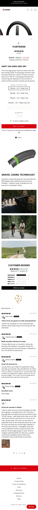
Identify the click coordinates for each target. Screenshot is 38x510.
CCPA (19, 487)
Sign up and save (18, 504)
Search (19, 478)
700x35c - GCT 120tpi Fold (19, 98)
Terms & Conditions (19, 484)
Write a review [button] (19, 288)
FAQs (19, 499)
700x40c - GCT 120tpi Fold (19, 93)
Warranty (19, 490)
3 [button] (19, 453)
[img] (6, 313)
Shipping (11, 60)
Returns (19, 496)
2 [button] (16, 453)
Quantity (19, 113)
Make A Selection (19, 85)
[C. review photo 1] (6, 443)
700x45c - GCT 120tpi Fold (19, 88)
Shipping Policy (19, 493)
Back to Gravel (20, 468)
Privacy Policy (19, 481)
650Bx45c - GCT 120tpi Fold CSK (19, 108)
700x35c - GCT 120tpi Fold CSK (19, 103)
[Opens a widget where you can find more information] (31, 507)
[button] (19, 51)
